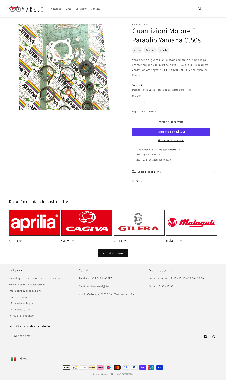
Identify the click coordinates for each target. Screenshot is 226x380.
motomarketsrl (106, 374)
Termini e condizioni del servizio (27, 284)
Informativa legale (19, 309)
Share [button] (139, 181)
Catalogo (150, 50)
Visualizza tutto (113, 253)
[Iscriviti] (68, 336)
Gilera (118, 241)
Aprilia (137, 50)
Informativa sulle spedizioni (25, 290)
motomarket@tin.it (99, 286)
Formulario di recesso (21, 315)
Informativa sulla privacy (23, 303)
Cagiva (66, 241)
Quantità (136, 95)
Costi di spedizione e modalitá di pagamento (34, 278)
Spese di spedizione (159, 89)
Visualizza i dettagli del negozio (154, 159)
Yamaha (164, 50)
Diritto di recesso (18, 296)
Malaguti (172, 241)
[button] (200, 9)
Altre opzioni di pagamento (171, 140)
